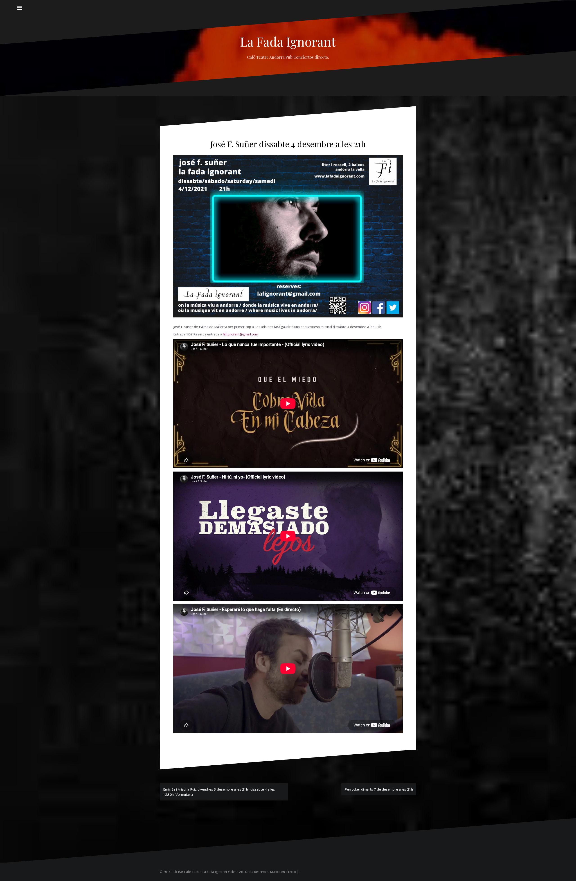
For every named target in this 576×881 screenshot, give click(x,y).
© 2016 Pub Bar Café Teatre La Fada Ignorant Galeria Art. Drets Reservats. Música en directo (228, 872)
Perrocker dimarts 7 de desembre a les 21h (379, 789)
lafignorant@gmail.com (240, 334)
